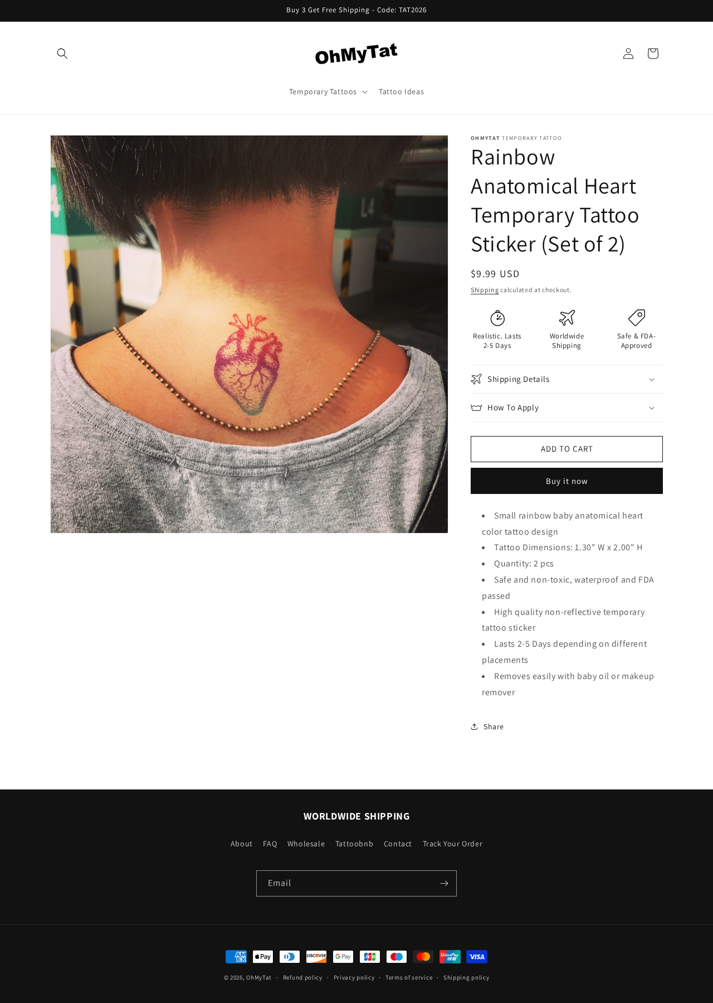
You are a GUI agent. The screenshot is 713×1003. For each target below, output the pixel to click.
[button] (62, 53)
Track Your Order (453, 844)
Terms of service (408, 977)
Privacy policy (354, 977)
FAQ (270, 844)
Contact (398, 844)
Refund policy (303, 977)
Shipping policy (466, 977)
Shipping (485, 289)
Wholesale (306, 844)
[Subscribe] (444, 883)
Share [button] (494, 726)
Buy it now (567, 481)
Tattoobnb (354, 844)
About (242, 844)
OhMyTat (259, 977)
